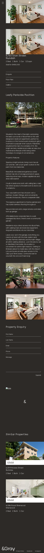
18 (36, 20)
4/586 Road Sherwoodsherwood (15, 507)
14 (30, 20)
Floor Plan (9, 80)
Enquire (9, 74)
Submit (38, 375)
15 (31, 20)
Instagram (38, 551)
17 (35, 20)
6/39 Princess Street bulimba (14, 469)
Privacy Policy (20, 551)
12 (26, 20)
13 (28, 20)
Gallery (8, 85)
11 (25, 20)
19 (38, 20)
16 (33, 20)
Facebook (29, 551)
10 (23, 20)
